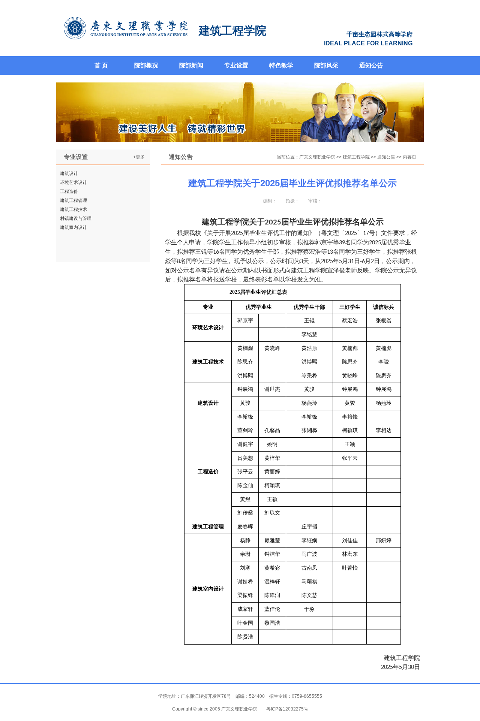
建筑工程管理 (73, 200)
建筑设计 (69, 173)
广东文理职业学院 (317, 157)
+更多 (139, 157)
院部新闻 (191, 65)
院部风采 (326, 65)
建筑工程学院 (356, 157)
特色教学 (281, 65)
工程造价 (69, 191)
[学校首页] (126, 28)
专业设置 (236, 65)
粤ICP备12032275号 (287, 709)
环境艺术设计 (73, 182)
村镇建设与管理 (76, 218)
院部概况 (146, 65)
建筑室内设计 (73, 227)
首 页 (101, 65)
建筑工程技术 (73, 209)
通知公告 (371, 65)
